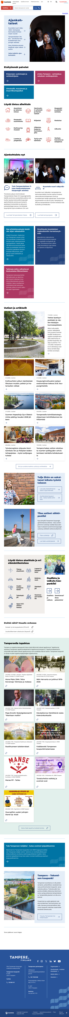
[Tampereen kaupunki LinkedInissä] (51, 961)
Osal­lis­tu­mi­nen (25, 1)
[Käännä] (56, 2)
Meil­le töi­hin (54, 974)
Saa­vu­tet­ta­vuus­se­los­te (45, 1012)
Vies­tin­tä (53, 977)
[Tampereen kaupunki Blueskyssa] (55, 961)
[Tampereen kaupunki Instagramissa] (42, 961)
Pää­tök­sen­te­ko (35, 1)
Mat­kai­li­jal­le (16, 1)
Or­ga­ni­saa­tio (54, 966)
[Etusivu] (7, 2)
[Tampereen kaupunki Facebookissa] (38, 961)
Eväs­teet (35, 1012)
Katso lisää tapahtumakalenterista (32, 828)
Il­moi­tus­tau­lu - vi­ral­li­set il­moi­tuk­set (57, 970)
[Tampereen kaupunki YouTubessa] (59, 961)
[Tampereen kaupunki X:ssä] (46, 961)
